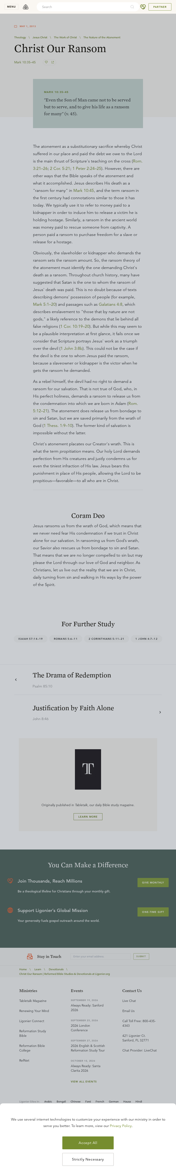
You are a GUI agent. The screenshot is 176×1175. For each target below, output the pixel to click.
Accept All (88, 1143)
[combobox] (82, 7)
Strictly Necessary (88, 1159)
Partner (160, 6)
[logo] (25, 6)
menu (11, 6)
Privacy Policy (121, 1126)
